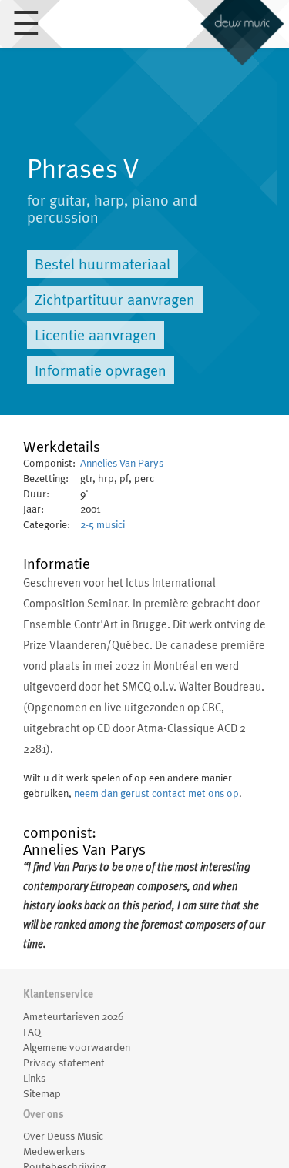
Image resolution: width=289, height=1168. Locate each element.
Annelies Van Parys (121, 463)
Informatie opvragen (100, 370)
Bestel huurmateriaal (102, 264)
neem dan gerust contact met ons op (156, 793)
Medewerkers (54, 1151)
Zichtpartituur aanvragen (115, 299)
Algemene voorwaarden (76, 1047)
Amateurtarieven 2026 (73, 1016)
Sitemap (42, 1093)
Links (34, 1078)
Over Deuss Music (63, 1136)
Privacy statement (64, 1062)
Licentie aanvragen (95, 334)
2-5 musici (102, 524)
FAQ (32, 1032)
